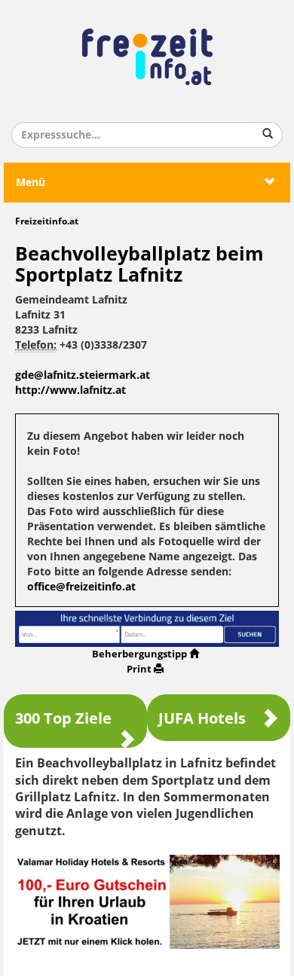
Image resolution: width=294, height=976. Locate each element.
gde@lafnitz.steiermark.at (82, 375)
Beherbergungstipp (139, 654)
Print (139, 669)
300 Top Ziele (63, 718)
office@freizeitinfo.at (81, 587)
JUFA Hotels (202, 718)
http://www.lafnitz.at (70, 390)
